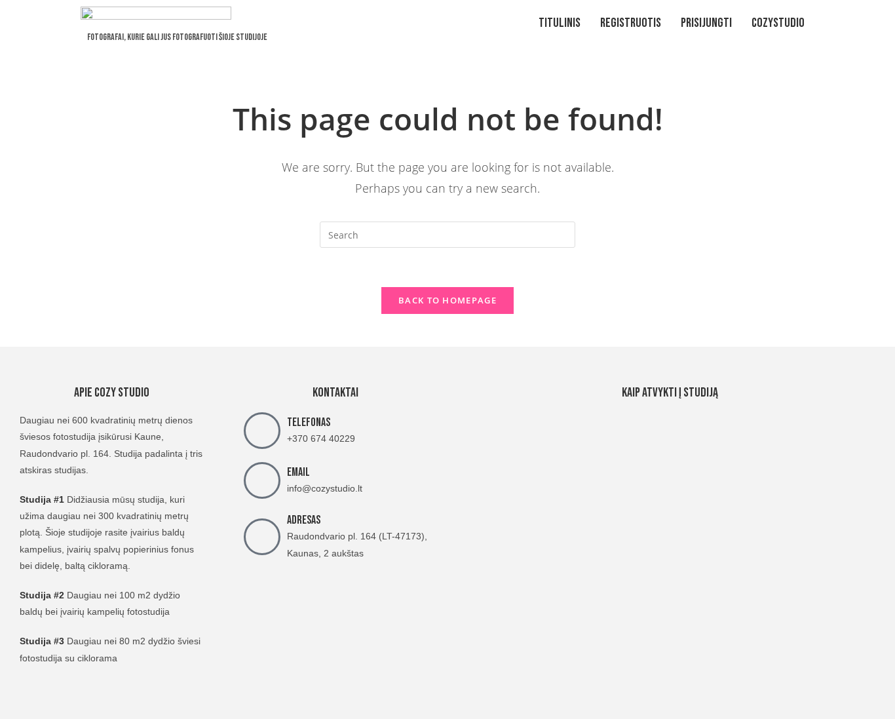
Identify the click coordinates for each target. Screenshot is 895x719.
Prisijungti (706, 23)
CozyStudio (778, 23)
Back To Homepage (447, 300)
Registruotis (630, 23)
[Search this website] (447, 233)
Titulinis (560, 23)
